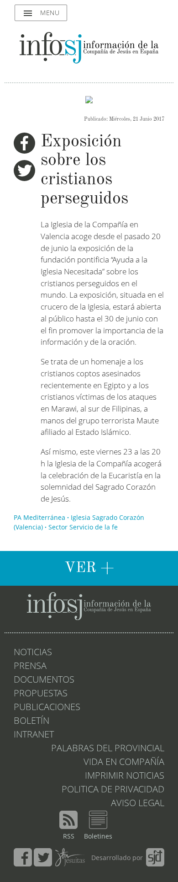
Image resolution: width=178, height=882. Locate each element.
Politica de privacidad (113, 790)
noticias (33, 652)
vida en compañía (124, 762)
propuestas (41, 694)
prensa (30, 666)
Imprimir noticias (124, 776)
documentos (44, 680)
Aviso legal (137, 803)
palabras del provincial (107, 749)
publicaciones (47, 707)
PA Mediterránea (39, 518)
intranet (34, 735)
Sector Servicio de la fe (83, 527)
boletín (31, 721)
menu (40, 13)
